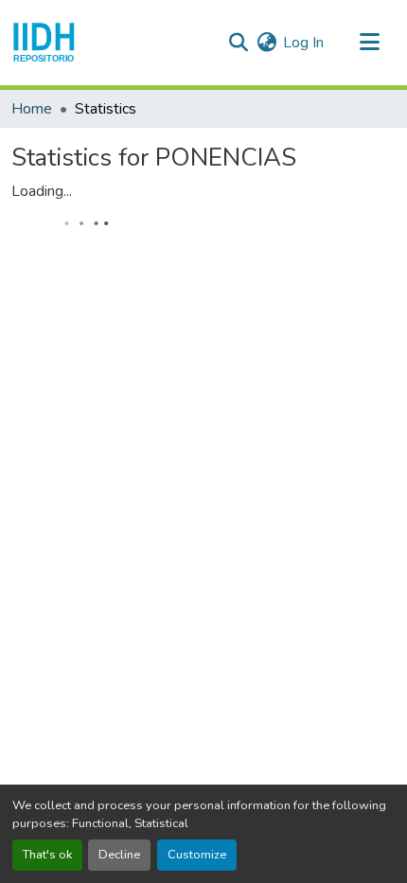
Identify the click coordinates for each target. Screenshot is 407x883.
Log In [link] (303, 42)
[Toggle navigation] (369, 43)
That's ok (47, 854)
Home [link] (31, 108)
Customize (197, 854)
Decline (119, 854)
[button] (44, 42)
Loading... (41, 191)
